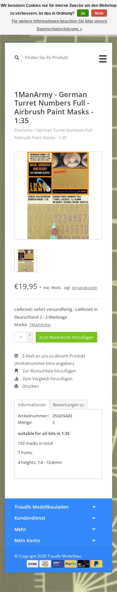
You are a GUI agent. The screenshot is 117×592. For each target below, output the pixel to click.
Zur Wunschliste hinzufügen (48, 371)
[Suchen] (17, 57)
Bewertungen (68, 405)
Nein (99, 13)
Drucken (30, 386)
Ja (83, 13)
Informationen (32, 405)
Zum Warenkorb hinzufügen (66, 337)
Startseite (23, 130)
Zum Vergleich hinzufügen (46, 379)
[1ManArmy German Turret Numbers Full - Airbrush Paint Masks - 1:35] (58, 195)
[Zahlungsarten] (33, 563)
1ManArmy (40, 324)
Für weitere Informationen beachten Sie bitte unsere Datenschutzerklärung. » (59, 25)
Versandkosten (84, 287)
